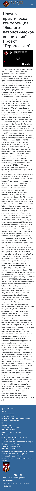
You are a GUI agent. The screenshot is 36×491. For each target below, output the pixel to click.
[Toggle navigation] (31, 4)
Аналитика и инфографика (11, 446)
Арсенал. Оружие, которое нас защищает (17, 442)
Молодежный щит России (11, 432)
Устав (3, 411)
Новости (4, 423)
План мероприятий (8, 416)
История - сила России (10, 444)
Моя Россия (6, 435)
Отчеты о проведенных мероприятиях (16, 418)
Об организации (7, 414)
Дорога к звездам (8, 439)
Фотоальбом (6, 425)
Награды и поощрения (10, 421)
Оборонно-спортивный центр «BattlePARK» (17, 451)
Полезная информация (10, 427)
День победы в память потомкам (14, 437)
